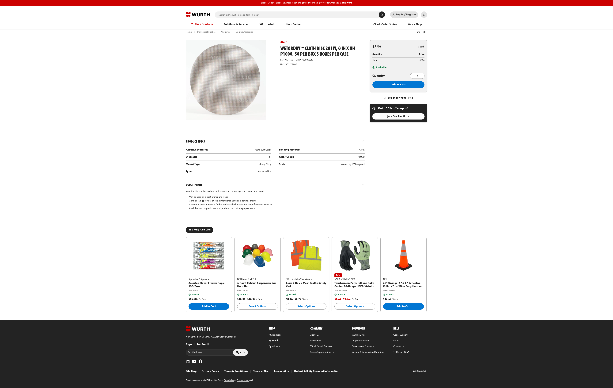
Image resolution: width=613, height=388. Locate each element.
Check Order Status (385, 24)
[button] (230, 84)
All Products (275, 335)
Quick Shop (415, 24)
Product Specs (195, 141)
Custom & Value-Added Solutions (368, 352)
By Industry (274, 346)
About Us (314, 335)
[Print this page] (418, 32)
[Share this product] (424, 32)
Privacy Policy (210, 371)
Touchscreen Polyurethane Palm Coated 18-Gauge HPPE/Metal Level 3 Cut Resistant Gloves (354, 286)
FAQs (396, 340)
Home (189, 32)
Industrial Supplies (206, 32)
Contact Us (398, 346)
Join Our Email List (398, 116)
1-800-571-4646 (401, 352)
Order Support (400, 335)
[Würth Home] (198, 14)
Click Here (346, 3)
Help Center (293, 24)
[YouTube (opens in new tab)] (194, 361)
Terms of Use (261, 371)
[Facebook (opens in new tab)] (200, 361)
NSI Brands (315, 340)
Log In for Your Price (400, 98)
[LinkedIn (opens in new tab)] (188, 361)
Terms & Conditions (236, 371)
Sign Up (240, 352)
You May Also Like (200, 230)
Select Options (257, 306)
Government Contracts (363, 346)
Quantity (378, 75)
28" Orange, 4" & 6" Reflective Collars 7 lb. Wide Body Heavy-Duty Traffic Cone (402, 286)
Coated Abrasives (244, 32)
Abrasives (225, 32)
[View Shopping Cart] (424, 14)
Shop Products (204, 24)
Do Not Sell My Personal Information (316, 371)
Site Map (191, 371)
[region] (306, 3)
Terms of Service (243, 380)
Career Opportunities (320, 352)
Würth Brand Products (321, 346)
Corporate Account (361, 340)
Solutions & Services (236, 24)
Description (194, 185)
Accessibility (281, 371)
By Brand (273, 340)
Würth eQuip (267, 24)
